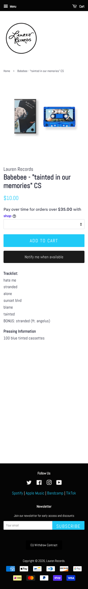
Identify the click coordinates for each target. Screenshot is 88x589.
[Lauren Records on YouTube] (59, 483)
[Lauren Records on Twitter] (29, 483)
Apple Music (35, 493)
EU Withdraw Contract (44, 545)
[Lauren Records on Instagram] (49, 483)
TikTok (71, 493)
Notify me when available (44, 256)
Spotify (17, 493)
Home (7, 71)
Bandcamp (55, 493)
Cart (81, 6)
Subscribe (68, 526)
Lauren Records (55, 561)
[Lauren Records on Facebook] (39, 483)
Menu (12, 6)
